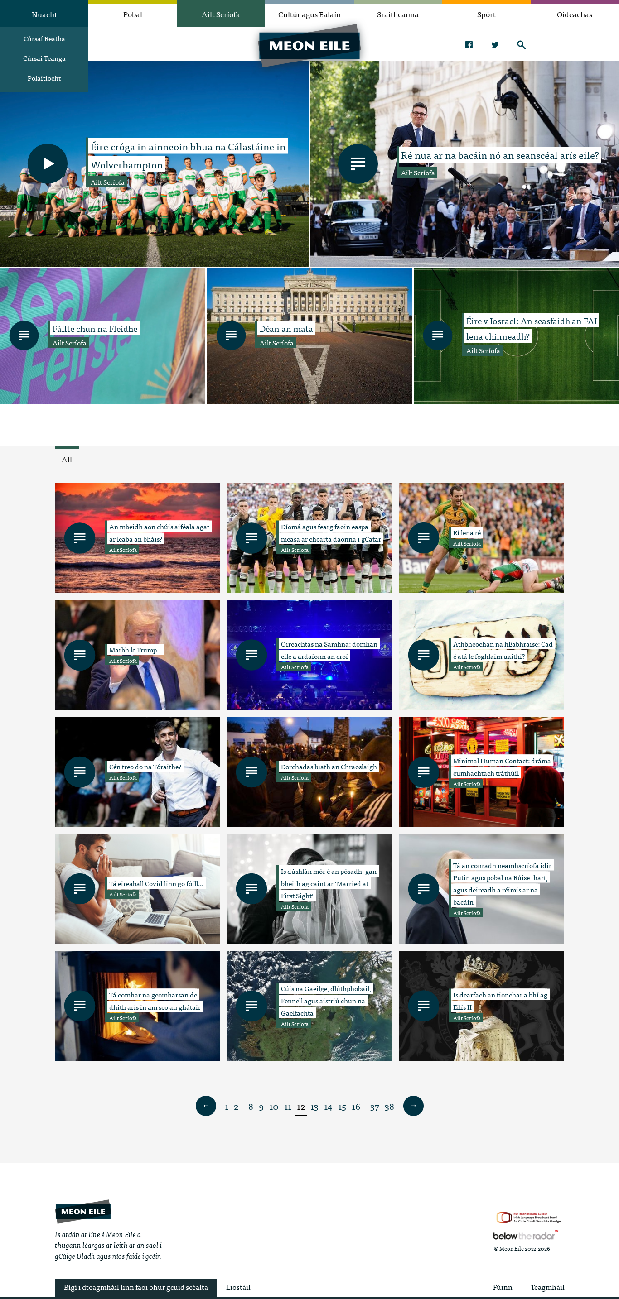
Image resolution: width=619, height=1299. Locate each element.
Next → (413, 1106)
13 (314, 1105)
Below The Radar (526, 1235)
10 (274, 1105)
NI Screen (529, 1217)
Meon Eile (83, 1211)
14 (328, 1105)
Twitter (495, 45)
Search (521, 45)
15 (342, 1105)
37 (374, 1105)
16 (356, 1105)
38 (389, 1105)
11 (287, 1105)
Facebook (468, 45)
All (67, 459)
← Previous (205, 1106)
